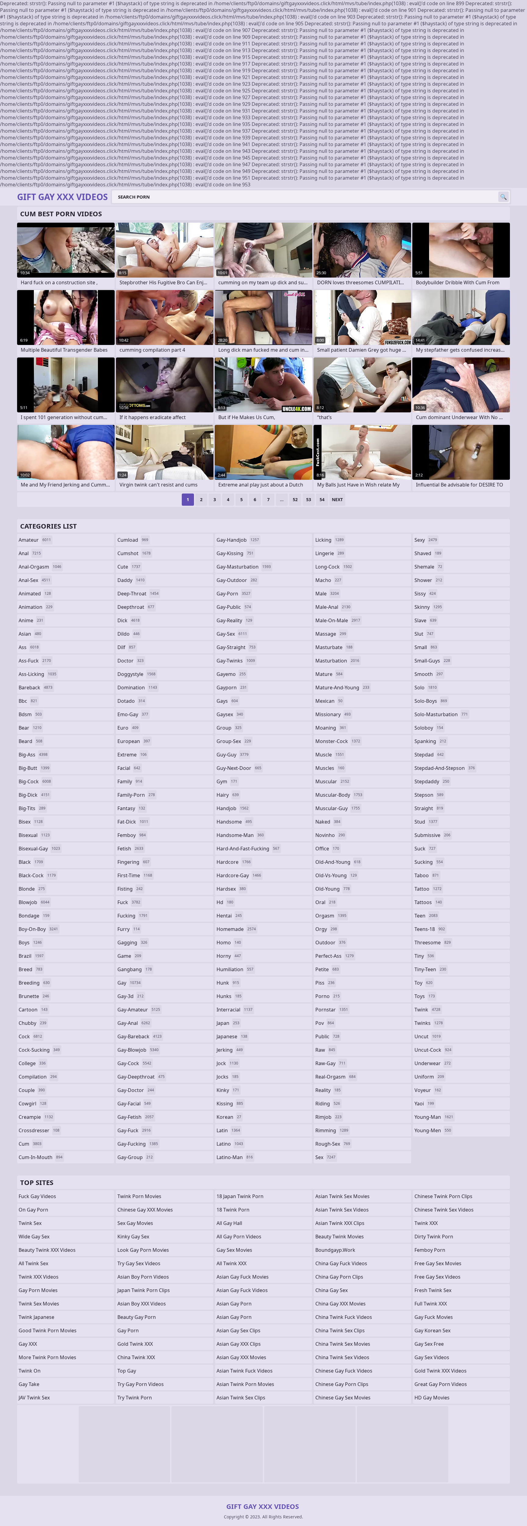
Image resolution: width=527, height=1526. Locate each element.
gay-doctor (135, 1090)
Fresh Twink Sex (432, 1290)
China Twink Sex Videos (342, 1357)
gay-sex (232, 633)
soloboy (428, 727)
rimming (331, 1130)
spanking (430, 741)
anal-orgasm (40, 566)
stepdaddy (431, 781)
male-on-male (337, 620)
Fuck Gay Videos (37, 1196)
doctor (130, 660)
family (129, 781)
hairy (228, 795)
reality (328, 1090)
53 (308, 499)
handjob (233, 808)
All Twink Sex (33, 1263)
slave (425, 620)
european (133, 741)
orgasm (330, 915)
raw (325, 1050)
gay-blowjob (138, 1050)
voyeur (427, 1090)
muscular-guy (337, 808)
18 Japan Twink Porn (240, 1196)
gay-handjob (238, 540)
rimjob (328, 1117)
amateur (35, 540)
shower (428, 580)
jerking (230, 1050)
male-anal (332, 607)
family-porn (136, 795)
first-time (134, 875)
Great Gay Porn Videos (440, 1384)
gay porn (128, 1330)
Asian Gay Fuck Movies (243, 1276)
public (327, 1036)
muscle (329, 754)
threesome (432, 942)
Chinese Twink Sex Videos (444, 1209)
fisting (130, 888)
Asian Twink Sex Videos (342, 1209)
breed (30, 969)
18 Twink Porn (233, 1209)
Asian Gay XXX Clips (239, 1344)
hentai (229, 915)
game (129, 956)
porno (327, 996)
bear (30, 727)
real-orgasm (335, 1076)
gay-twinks (236, 660)
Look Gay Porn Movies (143, 1250)
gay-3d (130, 996)
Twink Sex (30, 1223)
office (327, 848)
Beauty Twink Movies (339, 1236)
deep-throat (138, 593)
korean (229, 1117)
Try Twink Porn (134, 1397)
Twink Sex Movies (39, 1303)
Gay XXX (28, 1344)
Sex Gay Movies (135, 1223)
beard (30, 741)
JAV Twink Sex (34, 1397)
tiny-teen (430, 969)
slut (423, 633)
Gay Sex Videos (431, 1357)
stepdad (429, 754)
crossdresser (39, 1130)
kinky (228, 1090)
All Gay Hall (229, 1223)
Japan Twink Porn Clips (143, 1290)
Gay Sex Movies (234, 1250)
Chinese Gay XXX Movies (145, 1209)
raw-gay (330, 1063)
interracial (235, 1009)
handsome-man (240, 835)
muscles (329, 768)
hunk (228, 982)
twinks (428, 1023)
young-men (432, 1130)
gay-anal (133, 1023)
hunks (229, 996)
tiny (424, 956)
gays (227, 701)
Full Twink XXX (430, 1303)
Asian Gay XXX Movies (241, 1357)
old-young (332, 888)
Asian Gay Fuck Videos (242, 1290)
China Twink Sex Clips (340, 1330)
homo (229, 942)
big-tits (32, 808)
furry (128, 929)
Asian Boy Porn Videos (143, 1276)
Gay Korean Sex (432, 1330)
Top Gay (126, 1370)
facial (128, 768)
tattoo (428, 888)
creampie (36, 1117)
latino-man (235, 1157)
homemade (236, 929)
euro (127, 727)
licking (329, 540)
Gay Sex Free (429, 1344)
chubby (32, 1023)
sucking (428, 862)
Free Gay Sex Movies (437, 1263)
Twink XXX (426, 1223)
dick (128, 620)
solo (425, 687)
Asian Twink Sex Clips (241, 1397)
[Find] (503, 197)
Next (337, 499)
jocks (227, 1076)
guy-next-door (239, 768)
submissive (432, 835)
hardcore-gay (239, 875)
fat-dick (132, 821)
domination (137, 687)
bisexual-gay (39, 848)
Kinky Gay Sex (133, 1236)
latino (230, 1143)
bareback (35, 687)
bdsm (30, 714)
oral (325, 902)
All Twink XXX (231, 1263)
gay (129, 982)
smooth (428, 674)
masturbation (337, 660)
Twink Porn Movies (139, 1196)
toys (424, 996)
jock (227, 1063)
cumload (132, 540)
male (327, 593)
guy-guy (233, 754)
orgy (326, 929)
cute (128, 566)
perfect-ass (334, 956)
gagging (132, 942)
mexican (328, 701)
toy (423, 982)
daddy (131, 580)
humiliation (235, 969)
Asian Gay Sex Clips (238, 1330)
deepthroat (135, 607)
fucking (132, 915)
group (229, 727)
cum (30, 1143)
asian (30, 633)
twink (427, 1009)
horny (229, 956)
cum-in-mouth (41, 1157)
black (31, 862)
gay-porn (233, 593)
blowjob (34, 902)
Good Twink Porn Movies (48, 1330)
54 (322, 499)
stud (425, 821)
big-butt (34, 768)
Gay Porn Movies (38, 1290)
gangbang (134, 969)
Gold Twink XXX (135, 1344)
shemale (428, 566)
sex (325, 1157)
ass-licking (37, 674)
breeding (34, 982)
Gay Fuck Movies (433, 1317)
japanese (232, 1036)
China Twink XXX (136, 1357)
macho (328, 580)
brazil (31, 956)
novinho (330, 835)
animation (35, 607)
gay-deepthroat (141, 1076)
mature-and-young (342, 687)
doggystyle (136, 674)
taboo (426, 875)
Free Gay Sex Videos (437, 1276)
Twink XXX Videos (39, 1276)
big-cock (35, 781)
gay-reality (234, 620)
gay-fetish (135, 1117)
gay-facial (134, 1103)
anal (30, 553)
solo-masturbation (441, 714)
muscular (332, 781)
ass (29, 647)
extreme (132, 754)
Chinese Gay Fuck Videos (343, 1370)
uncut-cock (432, 1050)
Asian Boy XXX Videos (141, 1303)
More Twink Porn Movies (47, 1357)
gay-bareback (139, 1036)
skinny (428, 607)
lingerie (329, 553)
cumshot (134, 553)
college (32, 1063)
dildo (128, 633)
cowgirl (32, 1103)
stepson (428, 795)
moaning (330, 727)
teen (426, 915)
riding (327, 1103)
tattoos (428, 902)
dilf (126, 647)
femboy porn (429, 1250)
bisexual (34, 835)
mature (328, 674)
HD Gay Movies (432, 1397)
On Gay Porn (33, 1209)
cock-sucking (39, 1050)
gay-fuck (134, 1130)
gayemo (231, 674)
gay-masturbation (244, 566)
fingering (133, 862)
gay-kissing (235, 553)
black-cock (37, 875)
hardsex (231, 888)
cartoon (33, 1009)
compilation (38, 1076)
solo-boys (430, 701)
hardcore (234, 862)
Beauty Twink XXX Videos (47, 1250)
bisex (31, 821)
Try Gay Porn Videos (140, 1384)
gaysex (230, 714)
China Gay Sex (331, 1290)
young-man (433, 1117)
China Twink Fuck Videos (343, 1317)
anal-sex (34, 580)
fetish (130, 848)
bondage (34, 915)
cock (30, 1036)
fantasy (131, 808)
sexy (425, 540)
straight (428, 808)
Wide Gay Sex (34, 1236)
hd (225, 902)
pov (324, 1023)
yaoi (424, 1103)
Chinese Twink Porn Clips (443, 1196)
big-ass (33, 754)
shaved (427, 553)
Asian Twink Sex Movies (342, 1196)
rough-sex (332, 1143)
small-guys (432, 660)
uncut (427, 1036)
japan (228, 1023)
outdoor (330, 942)
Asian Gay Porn (234, 1303)
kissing (230, 1103)
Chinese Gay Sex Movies (343, 1397)
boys (30, 942)
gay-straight (236, 647)
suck (425, 848)
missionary (333, 714)
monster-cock (337, 741)
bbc (28, 701)
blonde (32, 888)
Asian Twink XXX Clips (339, 1223)
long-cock (333, 566)
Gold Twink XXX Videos (440, 1370)
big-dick (34, 795)
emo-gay (132, 714)
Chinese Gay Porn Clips (341, 1384)
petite (327, 969)
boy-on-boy (38, 929)
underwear (432, 1063)
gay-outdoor (237, 580)
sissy (425, 593)
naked (327, 821)
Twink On (30, 1370)
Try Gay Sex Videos (138, 1263)
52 (295, 499)
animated (35, 593)
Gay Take (29, 1384)
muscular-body (338, 795)
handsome (234, 821)
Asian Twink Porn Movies (245, 1384)
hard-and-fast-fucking (248, 848)
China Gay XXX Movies (340, 1303)
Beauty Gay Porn (136, 1317)
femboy (131, 835)
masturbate (334, 647)
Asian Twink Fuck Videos (245, 1370)
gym (227, 781)
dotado (131, 701)
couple (32, 1090)
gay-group (135, 1157)
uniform (429, 1076)
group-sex (234, 741)
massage (330, 633)
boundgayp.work (335, 1250)
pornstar (331, 1009)
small (425, 647)
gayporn (232, 687)
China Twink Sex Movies (342, 1344)
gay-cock (134, 1063)
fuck (128, 902)
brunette (34, 996)
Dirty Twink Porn (433, 1236)
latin (228, 1130)
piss (325, 982)
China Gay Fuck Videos (341, 1263)
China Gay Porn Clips (339, 1276)
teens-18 (429, 929)
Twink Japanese (36, 1317)
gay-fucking (137, 1143)
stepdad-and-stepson (444, 768)
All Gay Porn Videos (239, 1236)
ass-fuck (35, 660)
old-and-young (337, 862)
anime (31, 620)
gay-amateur (138, 1009)
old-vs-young (336, 875)
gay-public (234, 607)
